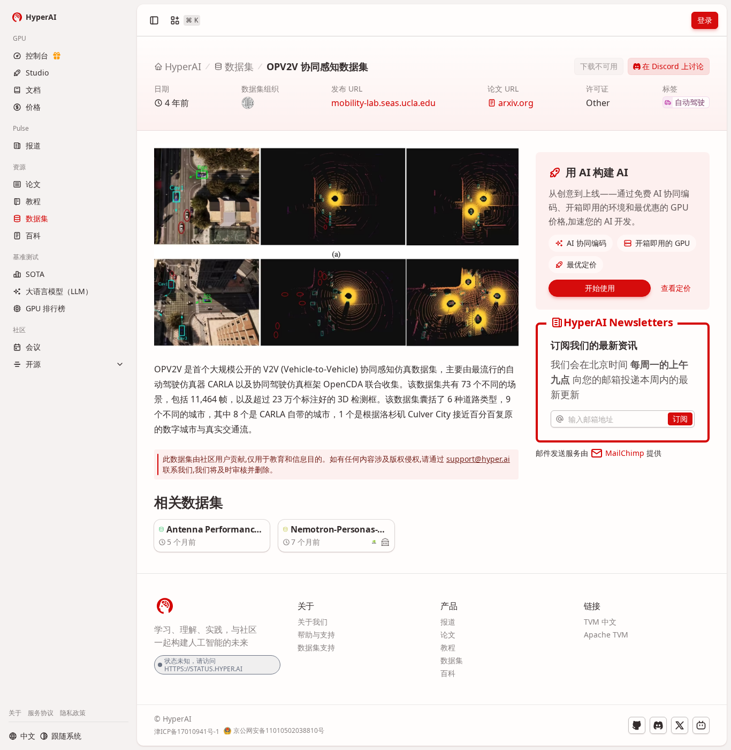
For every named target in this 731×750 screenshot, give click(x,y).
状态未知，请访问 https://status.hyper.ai (203, 664)
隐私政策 (73, 712)
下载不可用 (599, 66)
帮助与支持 (316, 634)
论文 (447, 634)
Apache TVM (606, 634)
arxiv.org (516, 103)
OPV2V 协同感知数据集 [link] (317, 66)
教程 (447, 647)
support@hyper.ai (478, 459)
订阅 (680, 419)
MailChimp (624, 453)
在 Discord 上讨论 (673, 66)
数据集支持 (316, 647)
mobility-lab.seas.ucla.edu (383, 103)
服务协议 (41, 712)
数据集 (239, 66)
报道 (447, 622)
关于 (15, 712)
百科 (447, 673)
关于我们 (313, 622)
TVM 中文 (600, 622)
